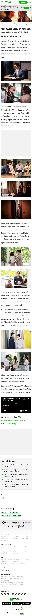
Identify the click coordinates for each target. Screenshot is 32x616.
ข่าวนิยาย (22, 24)
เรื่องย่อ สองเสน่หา (17, 515)
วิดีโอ (14, 551)
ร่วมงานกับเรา (10, 576)
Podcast (25, 551)
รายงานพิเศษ (4, 547)
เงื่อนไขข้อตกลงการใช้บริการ (8, 582)
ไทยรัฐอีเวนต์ (5, 570)
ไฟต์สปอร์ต (4, 561)
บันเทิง (2, 549)
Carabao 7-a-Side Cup (18, 563)
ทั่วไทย (13, 534)
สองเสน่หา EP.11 (24, 512)
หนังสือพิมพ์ (15, 547)
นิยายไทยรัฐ (15, 24)
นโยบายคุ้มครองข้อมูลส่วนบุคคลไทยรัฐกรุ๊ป (11, 580)
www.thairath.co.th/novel (9, 420)
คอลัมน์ (24, 547)
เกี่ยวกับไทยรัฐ (18, 576)
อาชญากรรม (4, 538)
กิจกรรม (3, 576)
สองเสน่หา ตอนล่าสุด (14, 512)
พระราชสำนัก (4, 534)
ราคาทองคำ (25, 538)
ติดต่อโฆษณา (25, 582)
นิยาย (2, 551)
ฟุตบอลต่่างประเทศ (5, 559)
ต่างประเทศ (24, 536)
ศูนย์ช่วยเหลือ (17, 578)
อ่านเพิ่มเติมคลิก (14, 7)
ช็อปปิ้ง (3, 568)
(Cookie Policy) (6, 9)
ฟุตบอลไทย (15, 559)
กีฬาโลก (14, 561)
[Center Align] (30, 7)
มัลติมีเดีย (15, 553)
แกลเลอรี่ (3, 563)
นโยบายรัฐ (14, 536)
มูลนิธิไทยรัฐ (27, 576)
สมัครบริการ (23, 2)
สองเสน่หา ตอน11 (6, 515)
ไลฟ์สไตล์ (3, 553)
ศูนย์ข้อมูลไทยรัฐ (5, 578)
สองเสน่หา (4, 107)
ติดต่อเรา (19, 582)
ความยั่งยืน (4, 540)
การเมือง (3, 536)
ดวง (14, 549)
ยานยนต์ (14, 538)
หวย (24, 549)
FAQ (12, 578)
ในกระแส (24, 534)
